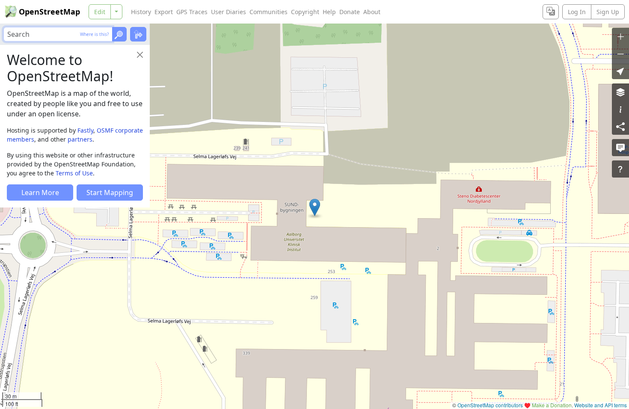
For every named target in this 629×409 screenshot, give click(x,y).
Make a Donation (552, 405)
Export (163, 12)
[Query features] (620, 169)
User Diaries (228, 12)
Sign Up (607, 12)
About (371, 12)
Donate (349, 12)
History (141, 12)
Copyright (305, 12)
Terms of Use (74, 173)
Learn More (40, 192)
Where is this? (94, 34)
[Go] (119, 34)
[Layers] (620, 92)
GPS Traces (192, 12)
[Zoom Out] (620, 53)
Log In (577, 12)
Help (329, 12)
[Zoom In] (620, 36)
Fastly (85, 130)
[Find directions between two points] (138, 34)
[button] (314, 207)
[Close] (140, 54)
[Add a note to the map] (620, 147)
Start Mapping (109, 192)
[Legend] (620, 109)
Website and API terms (600, 405)
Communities (268, 12)
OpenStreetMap (49, 11)
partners (80, 139)
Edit (99, 12)
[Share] (620, 126)
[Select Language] (551, 11)
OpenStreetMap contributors (490, 405)
